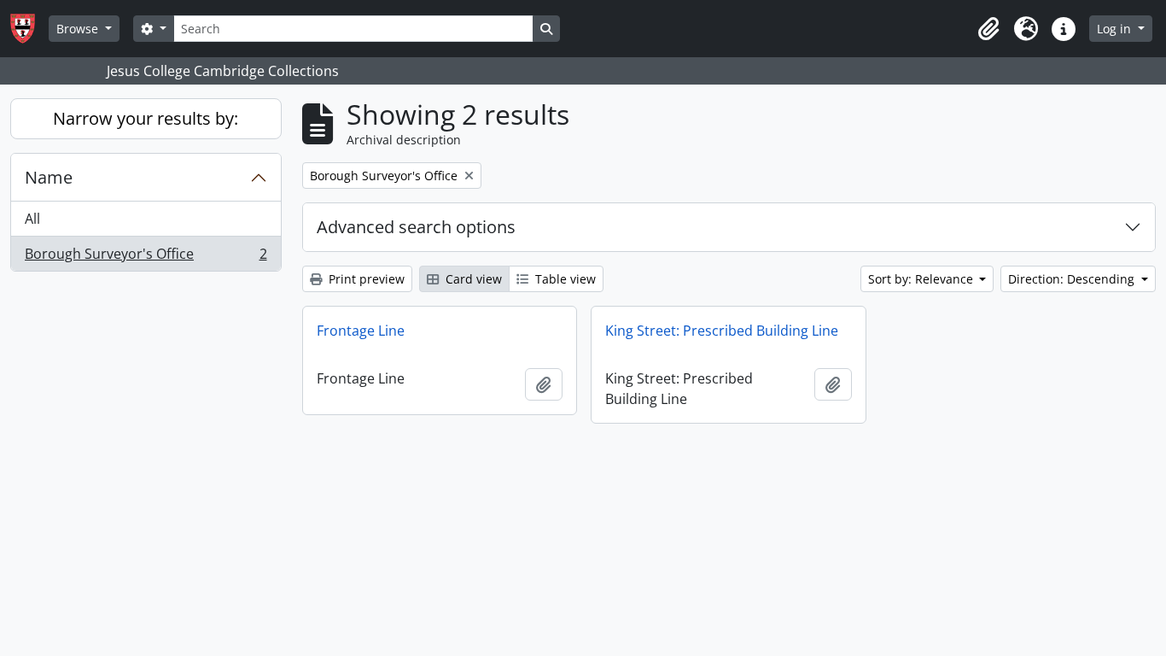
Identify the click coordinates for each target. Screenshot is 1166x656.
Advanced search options (416, 226)
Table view (564, 279)
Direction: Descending (1073, 279)
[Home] (29, 28)
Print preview (365, 279)
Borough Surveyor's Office (145, 257)
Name (49, 177)
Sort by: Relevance (922, 279)
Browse (79, 28)
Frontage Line (361, 330)
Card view (472, 279)
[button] (988, 29)
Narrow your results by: (145, 118)
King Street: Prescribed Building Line (721, 330)
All (32, 218)
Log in (1115, 28)
